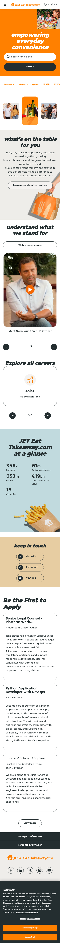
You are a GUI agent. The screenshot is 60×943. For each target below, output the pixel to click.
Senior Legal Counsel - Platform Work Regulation (24, 620)
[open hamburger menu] (5, 5)
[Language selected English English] (47, 4)
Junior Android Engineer (26, 758)
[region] (30, 912)
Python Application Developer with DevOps (25, 690)
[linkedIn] (20, 870)
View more (30, 823)
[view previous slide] (6, 347)
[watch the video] (30, 290)
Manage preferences (30, 836)
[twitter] (30, 870)
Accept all (30, 937)
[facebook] (11, 870)
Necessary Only (30, 928)
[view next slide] (54, 347)
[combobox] (30, 57)
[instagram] (39, 870)
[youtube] (49, 870)
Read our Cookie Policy (27, 912)
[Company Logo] (25, 4)
